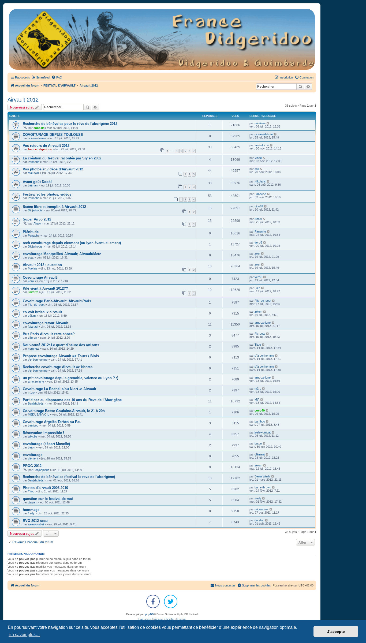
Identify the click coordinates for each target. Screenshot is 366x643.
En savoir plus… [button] (24, 634)
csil (257, 168)
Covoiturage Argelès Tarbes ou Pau (52, 422)
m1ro (31, 392)
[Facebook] (153, 601)
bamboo (33, 425)
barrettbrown (263, 487)
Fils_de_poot (36, 304)
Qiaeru (181, 619)
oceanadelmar (37, 138)
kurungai (33, 348)
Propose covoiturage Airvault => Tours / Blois (61, 356)
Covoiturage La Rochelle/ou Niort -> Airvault (59, 389)
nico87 (259, 206)
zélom (32, 315)
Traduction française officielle (156, 619)
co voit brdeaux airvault (42, 312)
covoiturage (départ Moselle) (46, 444)
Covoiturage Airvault (40, 277)
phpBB (149, 614)
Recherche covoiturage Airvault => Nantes (57, 367)
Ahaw (37, 223)
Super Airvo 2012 (37, 219)
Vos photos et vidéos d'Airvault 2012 (53, 169)
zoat (30, 257)
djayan (32, 502)
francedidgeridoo (40, 149)
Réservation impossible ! (43, 433)
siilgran (32, 337)
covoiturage (32, 455)
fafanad (33, 326)
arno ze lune (263, 322)
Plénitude (31, 232)
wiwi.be (32, 436)
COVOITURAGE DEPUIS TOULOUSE (53, 135)
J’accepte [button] (336, 631)
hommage (31, 510)
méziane (260, 123)
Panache (33, 161)
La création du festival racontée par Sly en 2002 (62, 158)
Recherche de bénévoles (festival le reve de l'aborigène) (69, 477)
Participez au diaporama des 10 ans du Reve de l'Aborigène (72, 400)
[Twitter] (170, 601)
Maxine (32, 268)
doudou (259, 520)
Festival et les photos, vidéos (47, 194)
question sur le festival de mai (48, 499)
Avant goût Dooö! (37, 182)
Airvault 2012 (23, 100)
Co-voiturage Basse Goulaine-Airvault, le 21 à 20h (64, 411)
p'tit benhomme (37, 359)
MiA (257, 399)
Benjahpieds (36, 403)
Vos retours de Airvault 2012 (46, 146)
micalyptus (261, 509)
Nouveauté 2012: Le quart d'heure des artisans (61, 345)
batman (33, 185)
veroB (258, 242)
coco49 (38, 127)
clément (33, 458)
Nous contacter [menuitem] (225, 585)
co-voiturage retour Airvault (45, 323)
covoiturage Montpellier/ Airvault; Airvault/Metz (62, 254)
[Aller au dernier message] (268, 123)
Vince (258, 157)
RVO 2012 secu (35, 521)
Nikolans (260, 181)
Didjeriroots (35, 210)
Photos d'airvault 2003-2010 (45, 488)
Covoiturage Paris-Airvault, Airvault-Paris (57, 301)
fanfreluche (262, 145)
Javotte (33, 292)
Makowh (33, 172)
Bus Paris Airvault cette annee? (49, 334)
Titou (258, 344)
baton (31, 447)
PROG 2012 (32, 466)
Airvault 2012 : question (42, 265)
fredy (258, 498)
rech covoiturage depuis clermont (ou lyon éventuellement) (72, 243)
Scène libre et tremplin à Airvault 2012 (54, 207)
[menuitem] (40, 77)
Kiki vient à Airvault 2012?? (45, 288)
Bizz (257, 288)
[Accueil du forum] (162, 39)
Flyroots (260, 333)
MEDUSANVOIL (38, 414)
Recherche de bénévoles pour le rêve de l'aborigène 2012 (70, 124)
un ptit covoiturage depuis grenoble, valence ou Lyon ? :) (70, 378)
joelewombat (263, 432)
